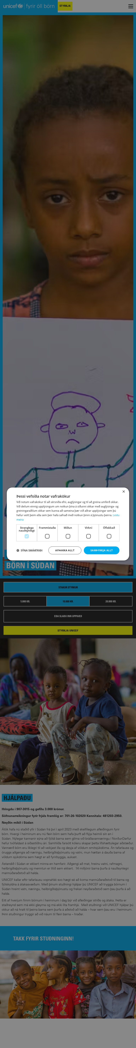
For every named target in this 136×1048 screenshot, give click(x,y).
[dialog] (68, 524)
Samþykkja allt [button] (101, 550)
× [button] (123, 491)
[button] (29, 550)
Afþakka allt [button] (64, 550)
